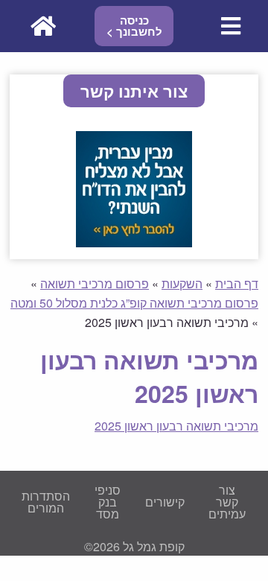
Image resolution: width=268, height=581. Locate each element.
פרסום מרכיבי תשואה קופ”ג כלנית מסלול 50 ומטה (134, 302)
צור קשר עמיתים (227, 501)
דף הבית (236, 283)
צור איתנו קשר (134, 91)
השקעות (182, 283)
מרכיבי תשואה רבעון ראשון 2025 (176, 425)
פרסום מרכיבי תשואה (94, 283)
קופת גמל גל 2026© (134, 546)
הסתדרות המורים (46, 501)
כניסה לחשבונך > (134, 25)
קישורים (165, 501)
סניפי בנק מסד (108, 501)
